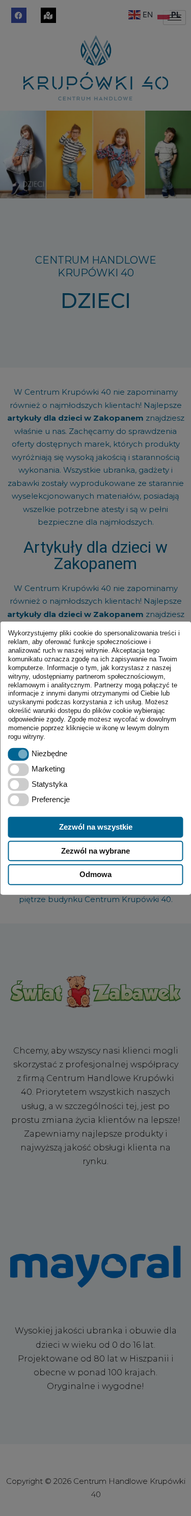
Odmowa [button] (95, 874)
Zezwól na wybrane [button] (95, 850)
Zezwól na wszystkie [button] (95, 826)
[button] (18, 754)
